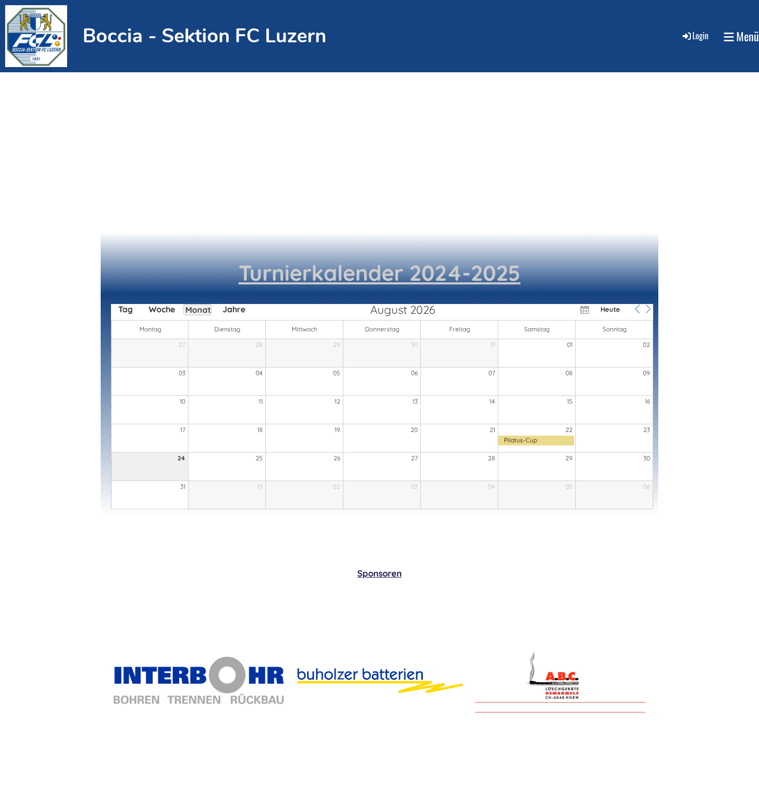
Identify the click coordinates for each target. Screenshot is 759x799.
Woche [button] (162, 309)
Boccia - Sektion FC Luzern (204, 36)
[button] (637, 309)
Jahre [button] (234, 309)
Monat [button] (198, 310)
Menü (746, 36)
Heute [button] (610, 309)
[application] (382, 407)
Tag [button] (125, 309)
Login (700, 35)
